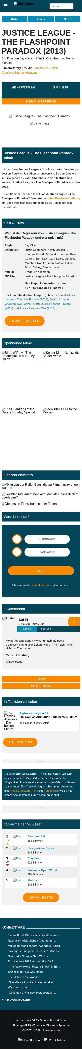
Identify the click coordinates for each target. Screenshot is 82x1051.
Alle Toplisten (20, 742)
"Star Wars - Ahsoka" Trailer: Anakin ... (32, 982)
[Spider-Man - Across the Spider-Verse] (61, 377)
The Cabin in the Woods (23, 977)
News (67, 19)
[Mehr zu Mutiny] (19, 880)
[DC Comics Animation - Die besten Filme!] (10, 721)
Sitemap (17, 1025)
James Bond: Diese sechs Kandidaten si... (34, 935)
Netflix (14, 790)
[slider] (23, 92)
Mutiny (32, 880)
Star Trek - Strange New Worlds (28, 956)
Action (54, 68)
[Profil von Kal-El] (9, 624)
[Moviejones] (24, 3)
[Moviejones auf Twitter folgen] (54, 1040)
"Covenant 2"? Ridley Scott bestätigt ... (32, 992)
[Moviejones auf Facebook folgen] (30, 1040)
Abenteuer (31, 72)
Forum (41, 678)
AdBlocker (49, 1025)
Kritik (14, 19)
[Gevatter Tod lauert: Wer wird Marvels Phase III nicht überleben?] (41, 496)
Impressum (22, 1020)
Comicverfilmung (13, 72)
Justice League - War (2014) (37, 308)
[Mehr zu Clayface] (19, 858)
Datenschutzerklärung (53, 1020)
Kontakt (27, 629)
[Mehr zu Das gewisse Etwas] (19, 848)
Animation (41, 68)
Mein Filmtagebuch (41, 101)
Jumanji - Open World (42, 870)
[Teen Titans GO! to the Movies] (61, 434)
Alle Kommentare (16, 1000)
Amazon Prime (29, 790)
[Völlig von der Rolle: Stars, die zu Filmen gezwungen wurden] (41, 486)
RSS (28, 1025)
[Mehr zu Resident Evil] (19, 836)
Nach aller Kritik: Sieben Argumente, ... (32, 940)
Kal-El (23, 620)
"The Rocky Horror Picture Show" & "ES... (34, 966)
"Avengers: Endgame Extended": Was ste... (35, 951)
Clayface (33, 858)
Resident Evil (37, 836)
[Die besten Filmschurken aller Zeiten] (41, 503)
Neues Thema (41, 686)
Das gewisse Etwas (41, 848)
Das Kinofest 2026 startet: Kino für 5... (32, 961)
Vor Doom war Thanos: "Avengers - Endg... (35, 945)
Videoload (51, 790)
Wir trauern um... (18, 987)
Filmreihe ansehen (24, 321)
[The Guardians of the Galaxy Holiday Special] (20, 434)
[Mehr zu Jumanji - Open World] (19, 870)
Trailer (41, 19)
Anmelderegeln (41, 585)
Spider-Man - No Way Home (25, 971)
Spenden (64, 1025)
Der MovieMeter (41, 897)
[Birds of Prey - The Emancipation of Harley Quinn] (20, 377)
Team (36, 1025)
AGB (34, 1020)
